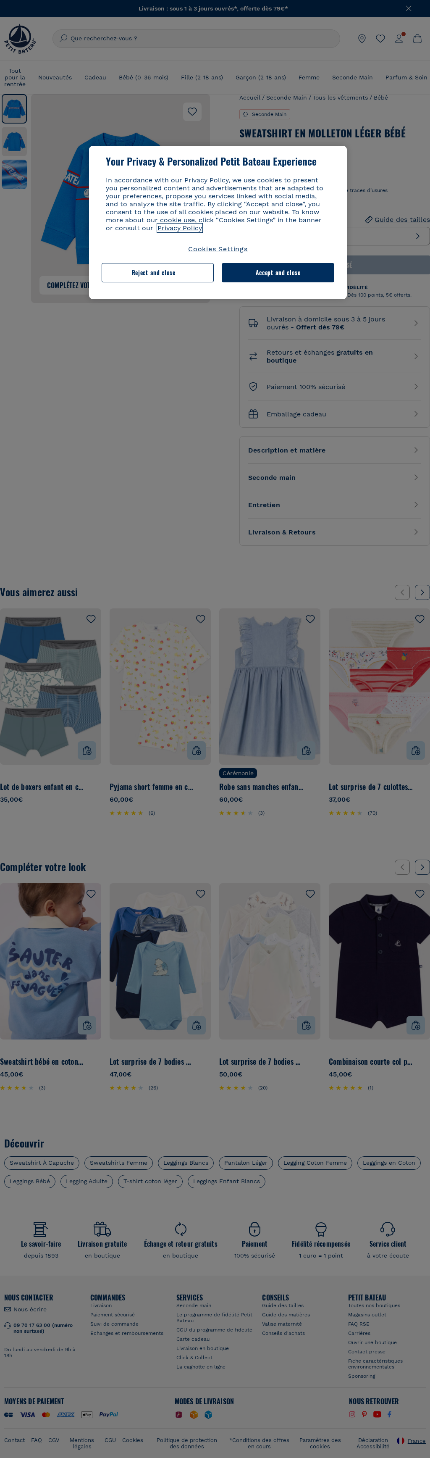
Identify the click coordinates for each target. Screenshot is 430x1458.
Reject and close (154, 272)
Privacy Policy (179, 228)
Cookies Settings (218, 249)
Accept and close (278, 272)
